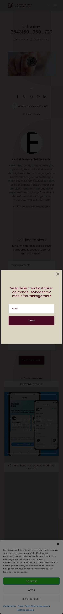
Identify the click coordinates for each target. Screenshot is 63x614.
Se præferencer (31, 598)
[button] (58, 543)
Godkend (31, 581)
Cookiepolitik (9, 606)
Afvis (31, 590)
